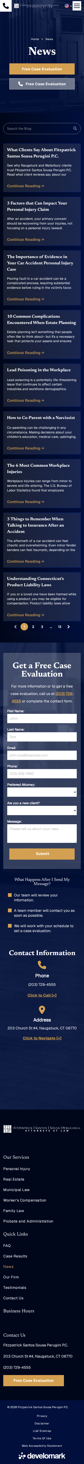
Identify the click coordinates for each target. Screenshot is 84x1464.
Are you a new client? (23, 803)
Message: (14, 821)
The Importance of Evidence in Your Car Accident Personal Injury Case (40, 263)
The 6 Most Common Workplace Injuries (38, 469)
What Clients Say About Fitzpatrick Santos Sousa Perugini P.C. (41, 153)
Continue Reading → (25, 186)
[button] (69, 6)
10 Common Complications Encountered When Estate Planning (41, 320)
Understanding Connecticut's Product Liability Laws (35, 582)
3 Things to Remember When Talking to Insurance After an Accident (35, 525)
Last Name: (15, 729)
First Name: (15, 711)
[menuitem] (41, 1169)
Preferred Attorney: (21, 785)
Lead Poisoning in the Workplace (39, 370)
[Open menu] (77, 5)
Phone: (12, 766)
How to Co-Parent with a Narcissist (41, 418)
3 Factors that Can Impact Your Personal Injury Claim (37, 206)
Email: (11, 748)
